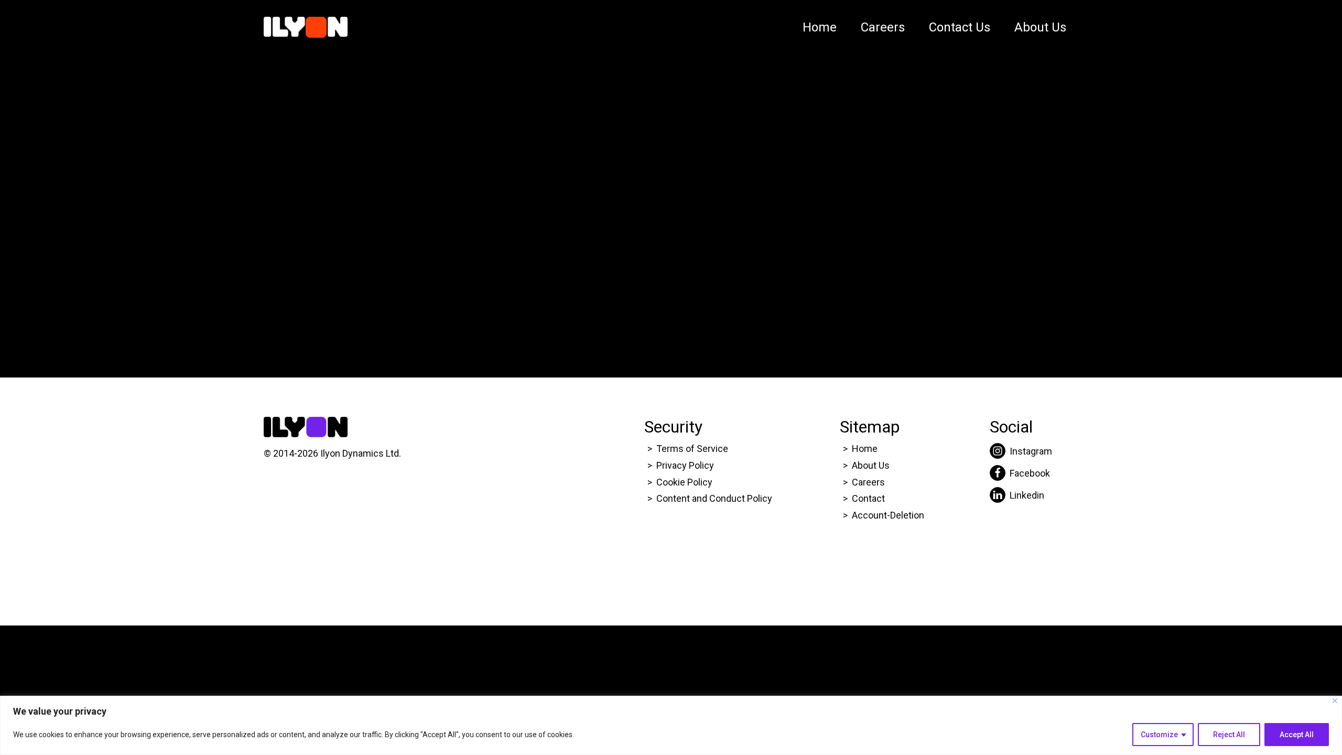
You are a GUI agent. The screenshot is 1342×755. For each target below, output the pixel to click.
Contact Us (959, 27)
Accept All (1297, 734)
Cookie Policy (684, 482)
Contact (868, 498)
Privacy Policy (685, 465)
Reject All (1229, 734)
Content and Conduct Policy (715, 498)
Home (820, 27)
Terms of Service (692, 448)
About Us (1040, 27)
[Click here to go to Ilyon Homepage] (306, 27)
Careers (883, 27)
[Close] (1335, 700)
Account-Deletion (888, 515)
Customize (1159, 734)
